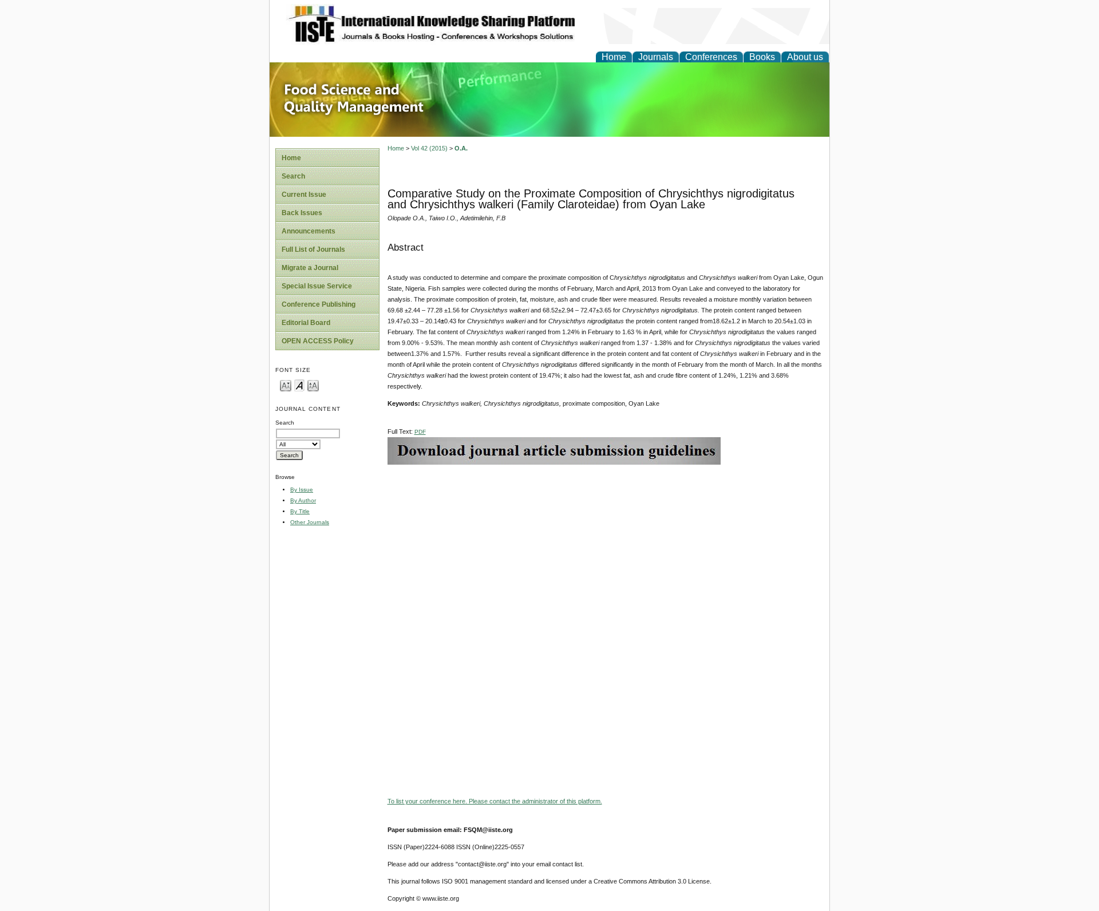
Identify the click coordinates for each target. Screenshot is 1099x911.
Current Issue (304, 195)
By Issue (301, 489)
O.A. (461, 148)
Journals (655, 57)
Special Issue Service (317, 286)
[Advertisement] (606, 545)
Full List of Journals (313, 249)
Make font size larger (313, 384)
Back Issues (302, 213)
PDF (420, 432)
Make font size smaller (285, 384)
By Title (300, 511)
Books (762, 57)
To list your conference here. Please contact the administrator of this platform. (495, 801)
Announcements (308, 231)
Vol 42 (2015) (429, 148)
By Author (303, 500)
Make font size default (299, 384)
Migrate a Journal (310, 268)
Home (614, 57)
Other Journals (309, 522)
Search (293, 176)
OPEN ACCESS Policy (318, 341)
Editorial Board (306, 323)
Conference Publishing (318, 304)
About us (805, 57)
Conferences (711, 57)
